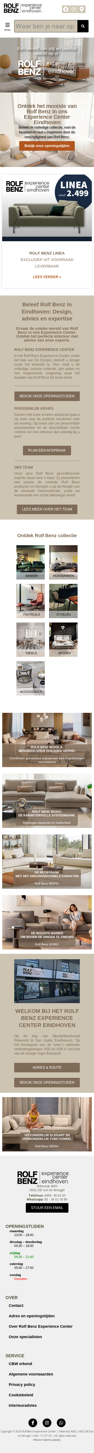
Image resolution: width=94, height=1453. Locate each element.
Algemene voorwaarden (31, 1374)
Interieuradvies (23, 1405)
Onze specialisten (25, 1337)
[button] (7, 25)
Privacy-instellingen (46, 1440)
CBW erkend (20, 1364)
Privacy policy (22, 1384)
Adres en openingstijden (32, 1316)
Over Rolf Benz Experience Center (41, 1326)
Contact (16, 1305)
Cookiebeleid (21, 1395)
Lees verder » (47, 277)
